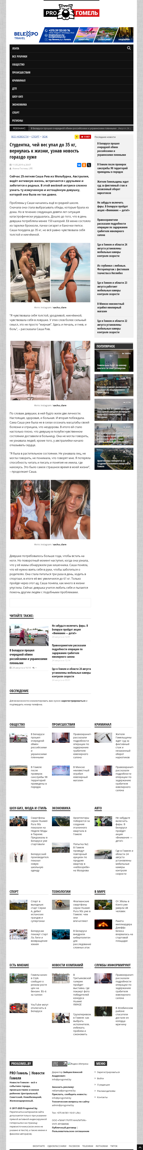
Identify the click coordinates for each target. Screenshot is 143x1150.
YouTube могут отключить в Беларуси (39, 1008)
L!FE (31, 168)
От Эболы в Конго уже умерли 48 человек (122, 906)
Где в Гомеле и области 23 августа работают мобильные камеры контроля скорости (112, 288)
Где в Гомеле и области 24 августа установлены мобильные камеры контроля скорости (71, 672)
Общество (18, 64)
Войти (100, 1078)
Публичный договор (64, 1127)
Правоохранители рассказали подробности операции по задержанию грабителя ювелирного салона (69, 651)
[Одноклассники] (84, 165)
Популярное (106, 346)
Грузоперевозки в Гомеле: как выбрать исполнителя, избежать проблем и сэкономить (83, 1024)
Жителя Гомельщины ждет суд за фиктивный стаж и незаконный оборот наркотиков (113, 187)
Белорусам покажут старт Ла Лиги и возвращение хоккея (39, 937)
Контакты (102, 1097)
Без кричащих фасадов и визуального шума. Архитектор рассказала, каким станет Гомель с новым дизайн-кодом (113, 437)
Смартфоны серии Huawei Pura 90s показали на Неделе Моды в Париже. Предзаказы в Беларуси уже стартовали (39, 831)
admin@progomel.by (63, 1105)
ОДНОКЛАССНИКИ (56, 1146)
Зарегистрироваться (108, 1072)
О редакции (103, 1084)
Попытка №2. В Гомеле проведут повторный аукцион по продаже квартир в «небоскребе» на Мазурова (113, 413)
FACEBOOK (74, 1146)
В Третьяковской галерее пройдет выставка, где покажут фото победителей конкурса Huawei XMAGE (82, 989)
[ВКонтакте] (79, 165)
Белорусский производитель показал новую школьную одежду (40, 862)
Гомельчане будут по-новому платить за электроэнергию (111, 366)
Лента (15, 48)
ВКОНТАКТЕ (39, 1146)
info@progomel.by (61, 1079)
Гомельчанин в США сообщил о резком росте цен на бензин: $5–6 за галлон (39, 984)
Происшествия (21, 72)
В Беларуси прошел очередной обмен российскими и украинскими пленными (73, 128)
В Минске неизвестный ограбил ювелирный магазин (110, 307)
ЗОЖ (45, 136)
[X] (89, 165)
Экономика (19, 104)
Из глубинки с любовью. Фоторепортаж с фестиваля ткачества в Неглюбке (113, 269)
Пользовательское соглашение (70, 1131)
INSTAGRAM (102, 1146)
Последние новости (105, 137)
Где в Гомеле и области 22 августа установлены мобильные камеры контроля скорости (112, 326)
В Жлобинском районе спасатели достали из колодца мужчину (124, 1016)
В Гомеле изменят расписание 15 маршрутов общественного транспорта (113, 390)
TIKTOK (113, 1146)
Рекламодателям (106, 1090)
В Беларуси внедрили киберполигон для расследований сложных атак (82, 939)
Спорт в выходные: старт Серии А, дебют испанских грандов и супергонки (38, 911)
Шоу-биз (17, 96)
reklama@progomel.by (64, 1090)
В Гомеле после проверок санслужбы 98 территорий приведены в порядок (112, 168)
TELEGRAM (87, 1146)
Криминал (18, 80)
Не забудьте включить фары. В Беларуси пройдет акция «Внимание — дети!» (70, 629)
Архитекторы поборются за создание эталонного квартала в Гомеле (113, 463)
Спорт (15, 112)
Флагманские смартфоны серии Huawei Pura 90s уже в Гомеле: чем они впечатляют (82, 911)
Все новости (20, 136)
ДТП (14, 88)
